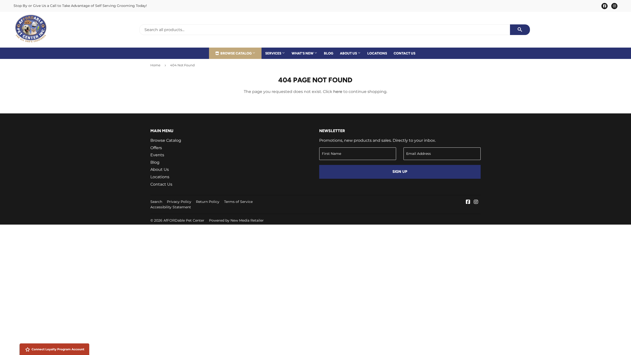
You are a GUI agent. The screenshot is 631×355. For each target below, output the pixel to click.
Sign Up (399, 171)
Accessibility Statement (170, 207)
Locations (377, 53)
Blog (328, 53)
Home (155, 65)
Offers (156, 147)
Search (156, 202)
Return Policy (207, 202)
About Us (349, 53)
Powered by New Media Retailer (236, 220)
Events (157, 155)
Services (273, 53)
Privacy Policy (179, 202)
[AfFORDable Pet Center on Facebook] (468, 202)
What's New (303, 53)
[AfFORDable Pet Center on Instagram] (476, 202)
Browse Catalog (236, 53)
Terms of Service (238, 202)
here (337, 91)
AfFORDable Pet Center (183, 220)
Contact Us (404, 53)
